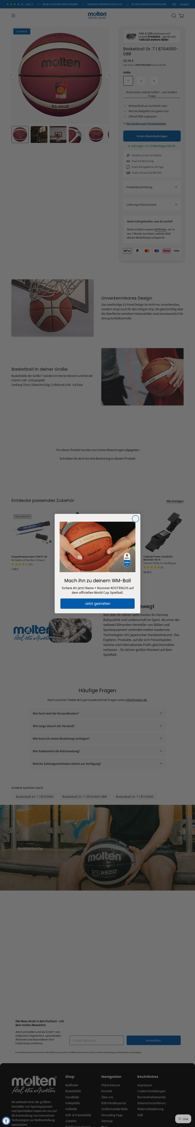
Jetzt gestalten (97, 603)
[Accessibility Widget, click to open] (6, 1121)
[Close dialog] (135, 518)
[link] (97, 547)
